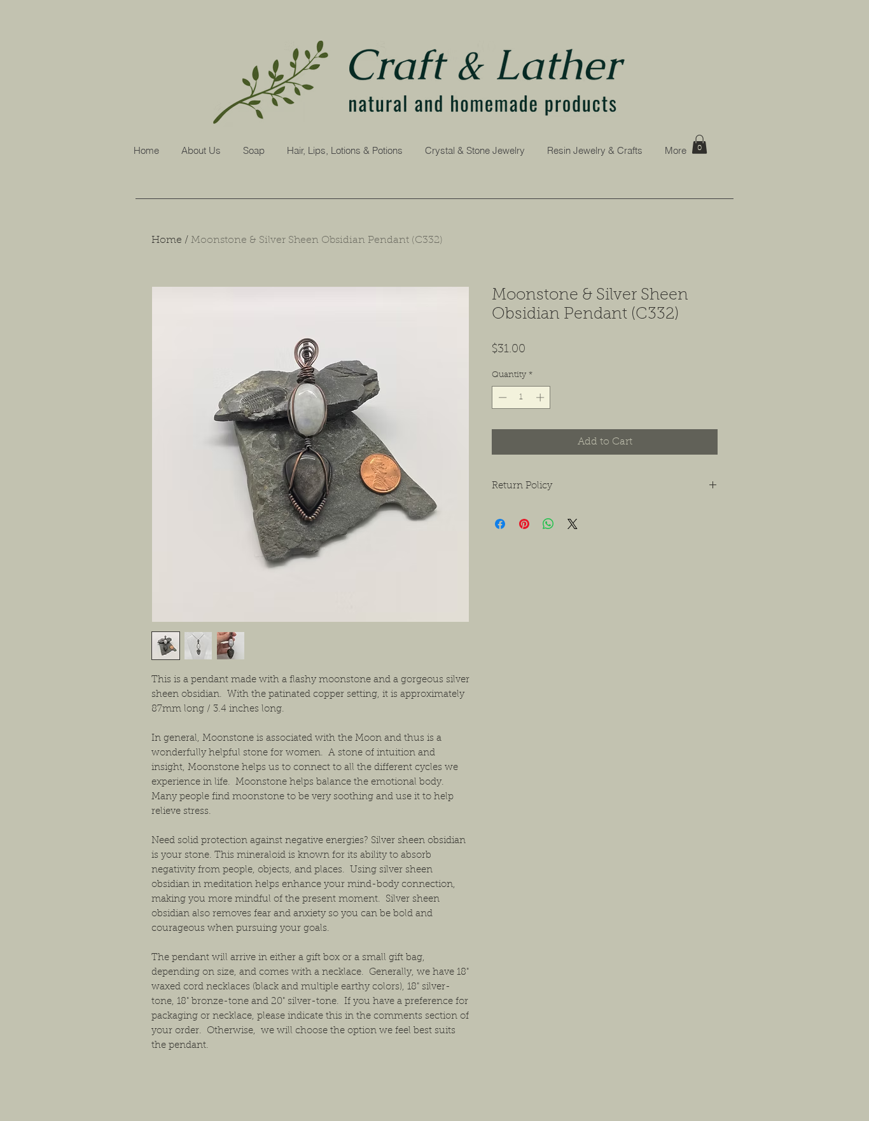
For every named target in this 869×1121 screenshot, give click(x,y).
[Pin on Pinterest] (524, 524)
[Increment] (541, 397)
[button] (253, 150)
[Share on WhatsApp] (548, 524)
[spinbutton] (521, 397)
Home (166, 240)
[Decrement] (501, 397)
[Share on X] (572, 524)
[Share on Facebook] (500, 524)
